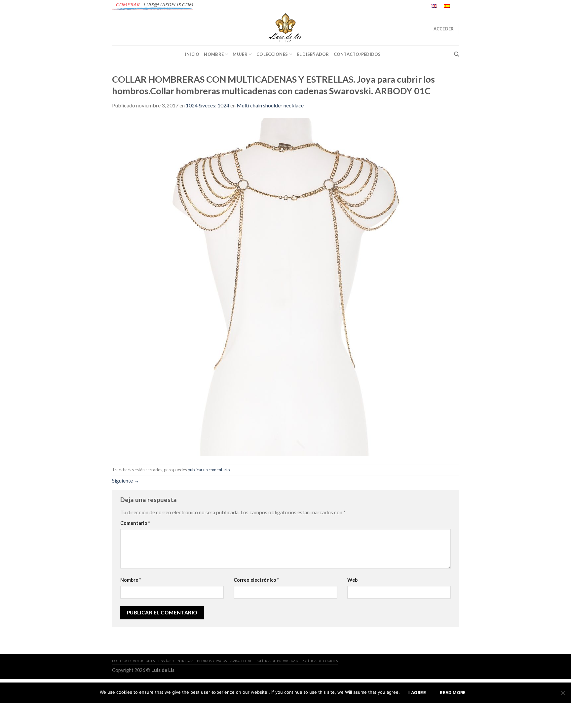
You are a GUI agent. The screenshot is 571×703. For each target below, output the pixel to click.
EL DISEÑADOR (313, 54)
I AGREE (417, 692)
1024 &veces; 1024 (207, 105)
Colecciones (272, 54)
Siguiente (125, 480)
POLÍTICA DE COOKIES (320, 661)
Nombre (130, 580)
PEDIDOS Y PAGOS (212, 661)
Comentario (135, 523)
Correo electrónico (256, 580)
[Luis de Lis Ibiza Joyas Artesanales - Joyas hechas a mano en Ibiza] (285, 28)
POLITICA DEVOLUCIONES (133, 661)
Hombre (214, 54)
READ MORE (453, 692)
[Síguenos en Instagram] (462, 9)
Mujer (240, 54)
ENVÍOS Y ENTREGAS (176, 661)
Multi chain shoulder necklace (270, 105)
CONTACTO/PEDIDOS (357, 54)
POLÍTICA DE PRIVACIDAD (276, 661)
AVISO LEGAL (241, 661)
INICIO (192, 54)
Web (352, 580)
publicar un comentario (209, 469)
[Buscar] (456, 54)
